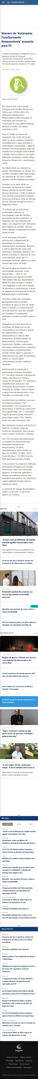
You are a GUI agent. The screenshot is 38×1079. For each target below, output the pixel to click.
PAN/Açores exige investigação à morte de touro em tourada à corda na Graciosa (18, 968)
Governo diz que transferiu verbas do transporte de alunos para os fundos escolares (17, 563)
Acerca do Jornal (12, 1057)
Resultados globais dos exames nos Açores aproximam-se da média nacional (17, 594)
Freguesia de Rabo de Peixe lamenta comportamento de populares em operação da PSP (17, 890)
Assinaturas (27, 1067)
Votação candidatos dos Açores (15, 909)
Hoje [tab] (7, 824)
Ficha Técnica (13, 1064)
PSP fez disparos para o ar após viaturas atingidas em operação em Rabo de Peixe (19, 625)
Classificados (19, 1061)
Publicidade (9, 1061)
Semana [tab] (19, 824)
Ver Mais (35, 509)
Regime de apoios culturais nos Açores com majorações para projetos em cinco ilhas (19, 660)
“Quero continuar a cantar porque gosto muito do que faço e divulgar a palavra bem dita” (17, 733)
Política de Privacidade (14, 1067)
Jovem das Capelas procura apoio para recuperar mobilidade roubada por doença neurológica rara (18, 870)
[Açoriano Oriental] (19, 1052)
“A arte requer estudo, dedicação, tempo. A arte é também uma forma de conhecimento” (18, 767)
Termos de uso (24, 1064)
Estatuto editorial (25, 1057)
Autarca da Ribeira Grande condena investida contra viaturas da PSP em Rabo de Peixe (17, 1003)
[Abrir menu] (3, 2)
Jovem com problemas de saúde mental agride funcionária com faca (18, 542)
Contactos (29, 1061)
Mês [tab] (30, 824)
